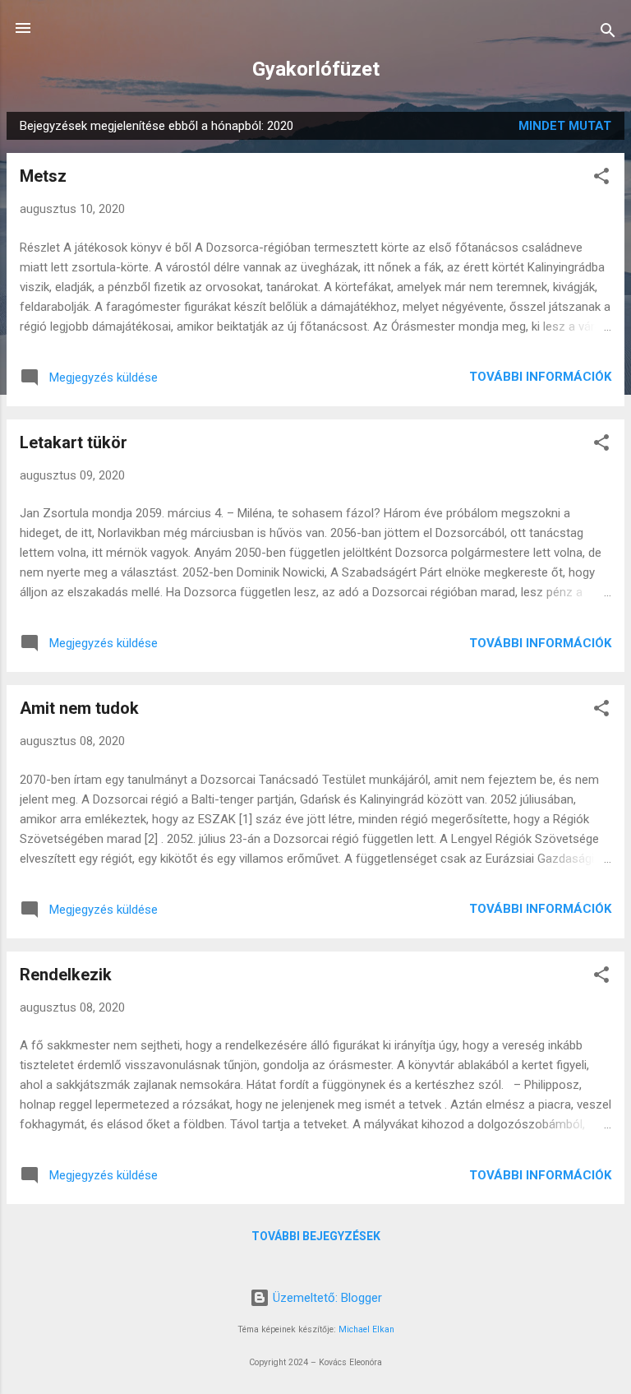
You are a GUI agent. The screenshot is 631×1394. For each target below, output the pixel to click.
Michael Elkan (366, 1329)
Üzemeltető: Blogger (325, 1297)
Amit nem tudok (79, 708)
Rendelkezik (66, 974)
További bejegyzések (315, 1236)
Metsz (43, 176)
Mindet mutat (564, 125)
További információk (540, 376)
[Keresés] (608, 33)
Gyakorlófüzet (316, 69)
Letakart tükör (73, 442)
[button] (601, 179)
